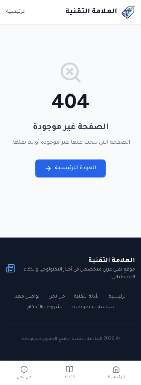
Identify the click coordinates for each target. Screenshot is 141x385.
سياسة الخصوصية (93, 307)
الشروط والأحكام (45, 307)
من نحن (57, 296)
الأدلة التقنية (87, 296)
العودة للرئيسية (76, 168)
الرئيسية (16, 12)
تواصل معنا (26, 296)
